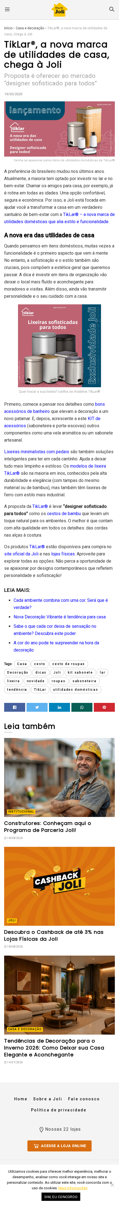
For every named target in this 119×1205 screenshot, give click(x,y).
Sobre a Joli (47, 1099)
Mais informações (72, 1188)
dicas (40, 672)
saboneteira (85, 681)
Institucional (21, 811)
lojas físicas (63, 554)
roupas (59, 681)
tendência (17, 690)
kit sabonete (80, 672)
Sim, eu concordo (60, 1197)
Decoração (18, 672)
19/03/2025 (13, 94)
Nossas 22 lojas (63, 1129)
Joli (57, 672)
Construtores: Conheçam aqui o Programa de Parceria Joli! (47, 827)
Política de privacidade (58, 1110)
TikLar (40, 690)
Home (20, 1099)
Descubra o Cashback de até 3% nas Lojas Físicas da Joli (54, 935)
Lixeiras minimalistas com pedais (36, 451)
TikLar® (71, 214)
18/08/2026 (15, 838)
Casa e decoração (30, 28)
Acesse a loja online (63, 1146)
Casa (22, 664)
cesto (39, 664)
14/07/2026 (15, 1062)
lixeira (13, 681)
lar (102, 672)
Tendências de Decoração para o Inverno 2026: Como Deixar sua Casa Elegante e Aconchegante (54, 1047)
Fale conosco (84, 1099)
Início (8, 28)
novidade (36, 681)
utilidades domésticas (75, 690)
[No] (112, 1185)
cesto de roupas (68, 664)
